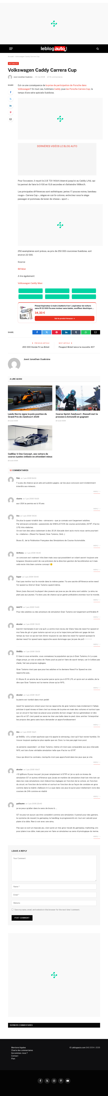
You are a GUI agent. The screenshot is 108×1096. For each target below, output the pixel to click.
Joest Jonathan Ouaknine (23, 77)
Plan (13, 1059)
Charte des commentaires (22, 1050)
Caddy (57, 89)
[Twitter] (10, 99)
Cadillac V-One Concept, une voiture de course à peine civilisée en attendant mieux (30, 455)
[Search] (97, 49)
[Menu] (11, 49)
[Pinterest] (10, 112)
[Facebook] (10, 92)
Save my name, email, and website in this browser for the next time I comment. (47, 910)
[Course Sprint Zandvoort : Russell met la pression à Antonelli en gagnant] (78, 398)
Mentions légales (18, 1047)
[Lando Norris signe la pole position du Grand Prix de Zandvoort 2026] (30, 398)
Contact (14, 1056)
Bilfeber (22, 269)
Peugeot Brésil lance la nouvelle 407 (77, 347)
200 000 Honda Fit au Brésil (35, 347)
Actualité (13, 63)
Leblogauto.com (78, 1047)
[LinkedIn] (10, 105)
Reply (96, 491)
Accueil (11, 56)
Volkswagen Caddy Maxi (30, 283)
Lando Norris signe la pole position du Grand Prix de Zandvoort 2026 (27, 415)
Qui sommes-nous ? (19, 1053)
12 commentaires (56, 77)
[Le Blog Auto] (54, 48)
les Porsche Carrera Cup (78, 89)
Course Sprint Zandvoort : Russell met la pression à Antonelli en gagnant (77, 415)
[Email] (10, 119)
